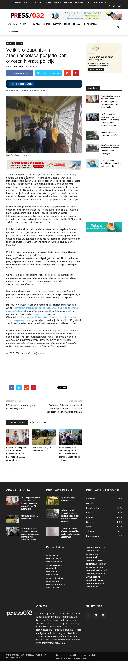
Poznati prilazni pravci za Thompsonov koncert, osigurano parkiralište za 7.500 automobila (16, 453)
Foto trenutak (93, 535)
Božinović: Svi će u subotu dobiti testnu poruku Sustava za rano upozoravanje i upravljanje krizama (64, 408)
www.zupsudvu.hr (94, 567)
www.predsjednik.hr (55, 578)
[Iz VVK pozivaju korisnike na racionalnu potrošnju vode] (92, 163)
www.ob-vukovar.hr (55, 584)
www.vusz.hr (52, 555)
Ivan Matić (18, 66)
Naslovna (12, 24)
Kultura (57, 24)
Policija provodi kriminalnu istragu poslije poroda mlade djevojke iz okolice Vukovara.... (70, 516)
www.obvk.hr (52, 587)
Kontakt (48, 2)
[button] (118, 27)
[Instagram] (114, 6)
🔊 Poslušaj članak (21, 84)
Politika (35, 24)
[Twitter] (119, 6)
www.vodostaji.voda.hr (97, 570)
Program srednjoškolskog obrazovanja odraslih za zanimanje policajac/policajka (42, 309)
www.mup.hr (92, 557)
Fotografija (90, 24)
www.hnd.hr (92, 586)
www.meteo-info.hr (95, 583)
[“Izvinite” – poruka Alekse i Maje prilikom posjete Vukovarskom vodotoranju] (52, 531)
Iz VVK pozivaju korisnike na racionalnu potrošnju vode (111, 163)
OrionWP (17, 657)
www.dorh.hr (92, 554)
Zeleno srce (13, 31)
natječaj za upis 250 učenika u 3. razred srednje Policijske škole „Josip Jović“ (41, 318)
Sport (67, 24)
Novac (89, 521)
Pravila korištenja (82, 2)
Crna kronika (92, 507)
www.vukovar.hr (54, 558)
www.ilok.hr (51, 568)
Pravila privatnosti (100, 2)
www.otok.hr (52, 571)
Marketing (68, 2)
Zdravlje (77, 24)
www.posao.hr (93, 577)
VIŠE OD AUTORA (38, 422)
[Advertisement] (63, 369)
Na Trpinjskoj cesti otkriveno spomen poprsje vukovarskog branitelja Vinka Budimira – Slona (70, 453)
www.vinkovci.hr (54, 561)
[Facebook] (109, 6)
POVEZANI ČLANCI (17, 422)
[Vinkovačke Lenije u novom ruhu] (43, 437)
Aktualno (10, 43)
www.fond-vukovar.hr (96, 580)
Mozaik (46, 24)
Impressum (37, 2)
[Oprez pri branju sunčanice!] (52, 500)
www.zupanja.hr (54, 565)
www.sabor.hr (52, 581)
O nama (57, 2)
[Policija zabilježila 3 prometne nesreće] (92, 135)
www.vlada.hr (52, 574)
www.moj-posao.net (96, 573)
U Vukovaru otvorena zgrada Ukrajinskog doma (20, 407)
